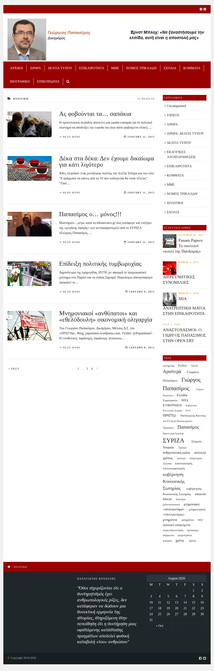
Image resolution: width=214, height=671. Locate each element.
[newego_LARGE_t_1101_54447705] (30, 273)
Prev (15, 368)
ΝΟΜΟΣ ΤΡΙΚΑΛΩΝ (141, 68)
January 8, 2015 (142, 291)
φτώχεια (167, 540)
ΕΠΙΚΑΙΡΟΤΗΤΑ (91, 68)
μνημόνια (170, 520)
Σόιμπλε (196, 441)
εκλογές (181, 458)
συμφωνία (168, 535)
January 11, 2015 (141, 136)
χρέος (180, 540)
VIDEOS (173, 115)
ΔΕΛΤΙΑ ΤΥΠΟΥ (60, 68)
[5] (30, 224)
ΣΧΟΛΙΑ (170, 68)
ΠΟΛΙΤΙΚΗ (175, 203)
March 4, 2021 (188, 262)
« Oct (159, 626)
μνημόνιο (188, 519)
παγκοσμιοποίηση (173, 530)
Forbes (182, 365)
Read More (71, 136)
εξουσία (167, 463)
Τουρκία (168, 447)
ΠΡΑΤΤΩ (169, 415)
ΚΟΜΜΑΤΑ (191, 68)
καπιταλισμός (183, 463)
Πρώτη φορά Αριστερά (173, 433)
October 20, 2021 (191, 235)
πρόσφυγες (193, 530)
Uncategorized (176, 106)
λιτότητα (181, 499)
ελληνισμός (196, 458)
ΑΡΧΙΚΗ (16, 68)
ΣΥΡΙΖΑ (173, 440)
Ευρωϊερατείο (170, 400)
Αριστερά (172, 371)
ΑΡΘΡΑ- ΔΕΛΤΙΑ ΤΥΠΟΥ (185, 133)
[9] (30, 124)
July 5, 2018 (171, 324)
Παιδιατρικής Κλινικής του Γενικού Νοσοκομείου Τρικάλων (184, 421)
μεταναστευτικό (171, 504)
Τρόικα (182, 447)
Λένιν (188, 410)
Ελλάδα (182, 395)
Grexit (194, 365)
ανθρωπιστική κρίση (176, 452)
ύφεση (192, 540)
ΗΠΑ (184, 400)
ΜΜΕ (115, 68)
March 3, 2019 (188, 293)
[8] (30, 168)
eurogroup (169, 365)
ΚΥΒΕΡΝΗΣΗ (172, 405)
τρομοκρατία (185, 535)
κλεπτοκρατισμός (174, 468)
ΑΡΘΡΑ (35, 68)
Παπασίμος (188, 427)
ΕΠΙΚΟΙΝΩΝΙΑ (48, 81)
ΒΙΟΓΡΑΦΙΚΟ (20, 81)
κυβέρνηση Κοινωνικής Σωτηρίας (174, 481)
